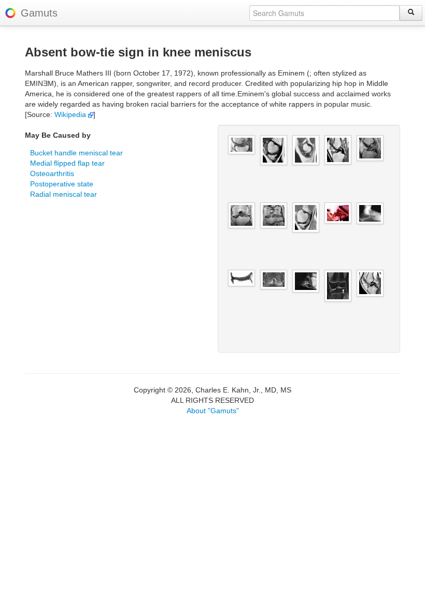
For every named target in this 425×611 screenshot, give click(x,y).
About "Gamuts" (213, 410)
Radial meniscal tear (63, 194)
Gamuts (39, 13)
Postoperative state (61, 184)
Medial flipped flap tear (67, 163)
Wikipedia (71, 114)
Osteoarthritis (52, 173)
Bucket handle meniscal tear (76, 153)
